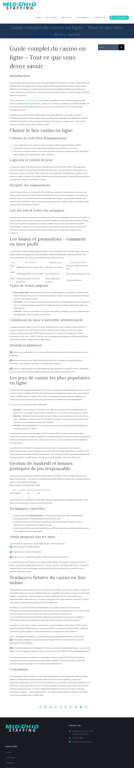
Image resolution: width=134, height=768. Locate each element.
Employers (11, 763)
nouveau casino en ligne (29, 100)
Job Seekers (11, 757)
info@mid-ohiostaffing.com (82, 742)
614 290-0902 (77, 738)
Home (9, 752)
